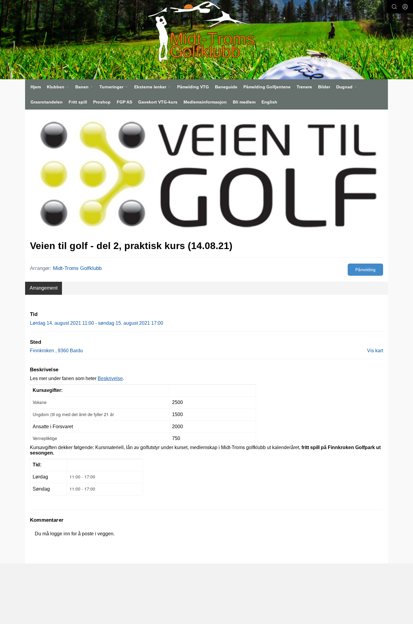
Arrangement (43, 288)
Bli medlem (244, 102)
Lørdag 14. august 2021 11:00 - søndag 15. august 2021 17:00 (96, 323)
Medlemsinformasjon (205, 102)
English (269, 102)
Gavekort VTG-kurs (157, 102)
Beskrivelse (110, 378)
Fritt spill (78, 102)
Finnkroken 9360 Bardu (56, 350)
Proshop (102, 102)
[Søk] (394, 6)
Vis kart (375, 350)
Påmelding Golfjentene (267, 86)
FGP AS (124, 102)
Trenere (304, 86)
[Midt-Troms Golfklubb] (198, 31)
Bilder (324, 86)
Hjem (36, 86)
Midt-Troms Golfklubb (77, 268)
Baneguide (226, 86)
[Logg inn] (405, 6)
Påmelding (365, 269)
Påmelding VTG (193, 86)
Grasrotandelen (47, 102)
